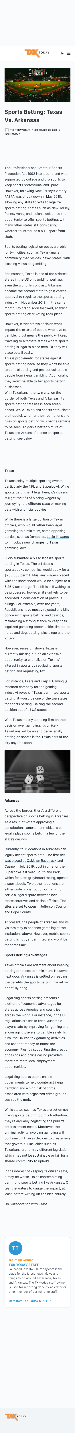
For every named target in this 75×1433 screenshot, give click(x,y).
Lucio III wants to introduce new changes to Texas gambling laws (37, 542)
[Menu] (68, 53)
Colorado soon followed (34, 308)
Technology (12, 133)
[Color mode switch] (62, 53)
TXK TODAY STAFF (24, 1265)
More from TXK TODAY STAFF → (30, 1301)
